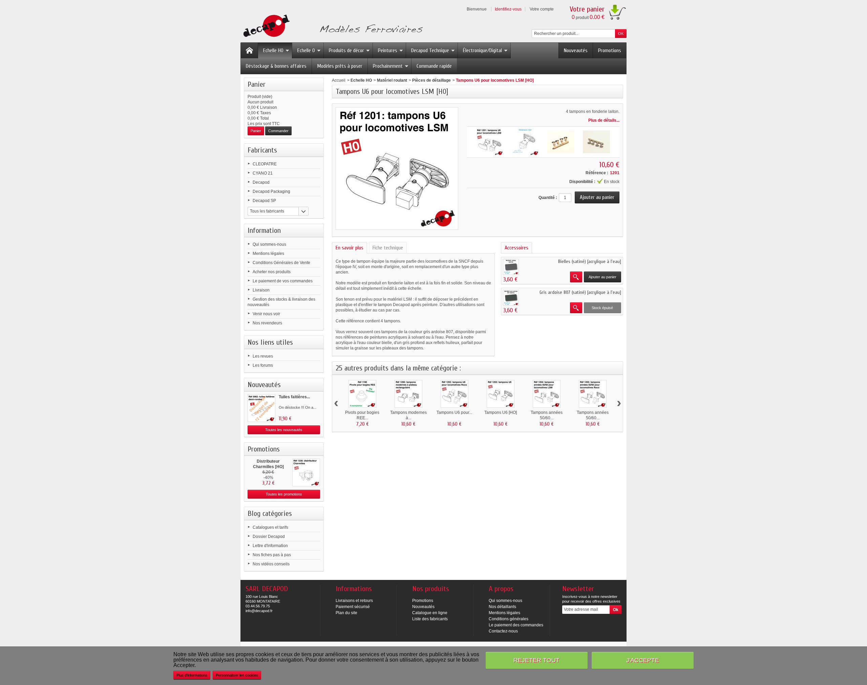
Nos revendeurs (267, 323)
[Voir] (576, 276)
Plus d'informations (191, 675)
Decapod (261, 182)
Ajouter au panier (602, 277)
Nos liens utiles (270, 342)
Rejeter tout (536, 660)
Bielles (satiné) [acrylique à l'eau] (589, 261)
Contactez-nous (503, 631)
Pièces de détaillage (431, 80)
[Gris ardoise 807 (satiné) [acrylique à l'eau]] (511, 298)
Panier (257, 84)
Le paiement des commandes (516, 625)
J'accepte (642, 660)
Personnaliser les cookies (237, 675)
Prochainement (388, 66)
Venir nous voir (266, 313)
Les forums (263, 365)
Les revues (263, 356)
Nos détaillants (502, 606)
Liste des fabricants (430, 619)
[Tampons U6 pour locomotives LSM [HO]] (489, 142)
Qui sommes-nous (269, 244)
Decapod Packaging (271, 191)
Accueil (338, 80)
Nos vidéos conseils (271, 564)
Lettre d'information (270, 545)
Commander (278, 131)
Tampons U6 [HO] (500, 412)
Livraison (261, 290)
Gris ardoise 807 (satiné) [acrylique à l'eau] (580, 292)
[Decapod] (331, 27)
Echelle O (306, 50)
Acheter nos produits (272, 271)
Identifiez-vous (508, 9)
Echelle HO (273, 50)
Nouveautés (576, 50)
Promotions (609, 50)
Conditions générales (508, 619)
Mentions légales (268, 253)
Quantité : (547, 197)
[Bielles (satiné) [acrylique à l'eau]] (511, 267)
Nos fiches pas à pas (272, 554)
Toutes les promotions (284, 494)
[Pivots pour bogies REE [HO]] (362, 393)
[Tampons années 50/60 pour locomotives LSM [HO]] (546, 393)
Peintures (387, 50)
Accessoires (516, 248)
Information (264, 230)
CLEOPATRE (265, 164)
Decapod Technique (430, 50)
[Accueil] (249, 50)
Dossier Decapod (269, 536)
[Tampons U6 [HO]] (500, 393)
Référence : (597, 172)
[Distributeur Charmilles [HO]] (306, 472)
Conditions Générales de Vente (281, 262)
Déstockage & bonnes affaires (276, 66)
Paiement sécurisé (353, 606)
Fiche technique (388, 248)
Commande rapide (434, 66)
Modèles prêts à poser (339, 66)
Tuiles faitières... (294, 397)
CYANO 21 (263, 173)
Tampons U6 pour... (454, 412)
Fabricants (262, 150)
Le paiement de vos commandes (283, 281)
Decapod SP (264, 200)
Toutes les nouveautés (283, 430)
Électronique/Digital (482, 50)
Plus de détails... (603, 120)
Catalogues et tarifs (270, 527)
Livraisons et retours (354, 600)
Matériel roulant (392, 80)
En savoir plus (349, 248)
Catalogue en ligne (429, 612)
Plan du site (346, 612)
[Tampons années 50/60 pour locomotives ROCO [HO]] (592, 393)
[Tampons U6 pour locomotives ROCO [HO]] (454, 393)
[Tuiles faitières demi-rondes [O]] (261, 408)
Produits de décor (346, 50)
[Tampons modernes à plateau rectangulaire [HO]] (408, 393)
